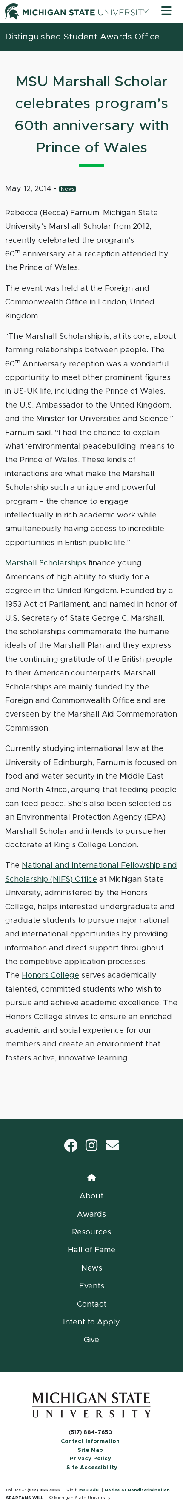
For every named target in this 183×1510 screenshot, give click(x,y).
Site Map (90, 1450)
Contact (91, 1304)
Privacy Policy (90, 1459)
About (91, 1196)
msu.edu (89, 1490)
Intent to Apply (91, 1322)
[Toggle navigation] (166, 11)
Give (91, 1340)
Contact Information (90, 1441)
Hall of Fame (91, 1250)
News (67, 189)
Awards (91, 1214)
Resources (91, 1232)
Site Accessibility (91, 1468)
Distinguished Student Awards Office (82, 37)
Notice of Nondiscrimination (137, 1490)
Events (91, 1286)
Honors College (50, 975)
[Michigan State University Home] (91, 1405)
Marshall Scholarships (45, 563)
